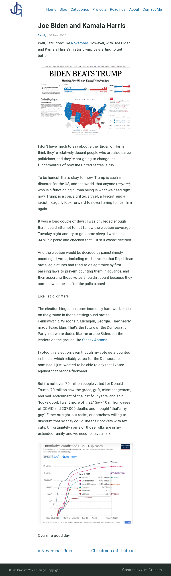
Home (51, 9)
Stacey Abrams (94, 340)
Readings (118, 9)
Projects (99, 9)
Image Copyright (49, 570)
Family (42, 35)
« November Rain (55, 550)
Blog (63, 9)
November (79, 43)
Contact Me (152, 9)
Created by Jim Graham (142, 570)
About (134, 9)
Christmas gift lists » (112, 550)
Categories (80, 9)
